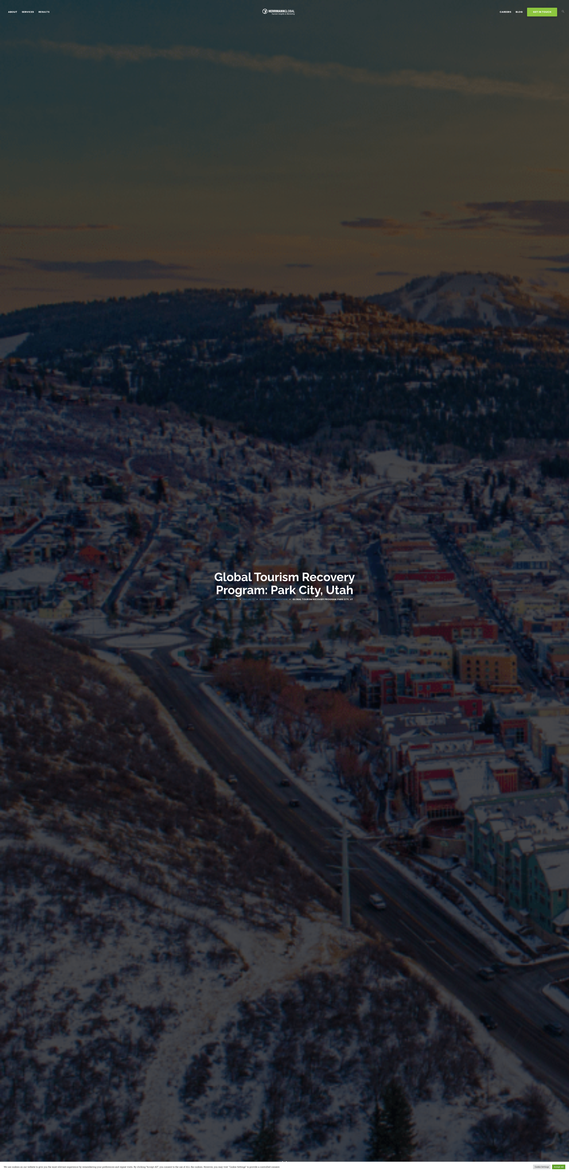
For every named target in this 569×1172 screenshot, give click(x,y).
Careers (505, 12)
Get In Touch (542, 12)
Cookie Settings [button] (542, 1166)
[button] (563, 12)
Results (44, 12)
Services (28, 12)
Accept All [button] (559, 1166)
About (12, 12)
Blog (519, 12)
